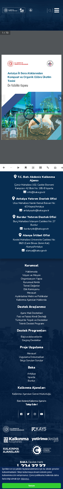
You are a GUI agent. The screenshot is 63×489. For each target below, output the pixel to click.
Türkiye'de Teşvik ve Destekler (31, 320)
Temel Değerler (31, 285)
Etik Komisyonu (32, 289)
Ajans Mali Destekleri (31, 313)
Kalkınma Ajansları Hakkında (31, 299)
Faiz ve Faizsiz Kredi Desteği (31, 316)
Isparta (31, 377)
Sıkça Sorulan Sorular (31, 360)
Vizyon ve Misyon (31, 275)
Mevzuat (31, 292)
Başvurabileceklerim (31, 336)
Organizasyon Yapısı (31, 278)
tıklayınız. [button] (25, 479)
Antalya (31, 373)
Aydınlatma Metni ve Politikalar (31, 296)
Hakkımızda (31, 271)
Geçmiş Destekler (31, 340)
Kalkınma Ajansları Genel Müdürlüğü (31, 394)
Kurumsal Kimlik (31, 282)
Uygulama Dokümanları (31, 357)
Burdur (31, 380)
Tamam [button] (31, 486)
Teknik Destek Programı (31, 323)
